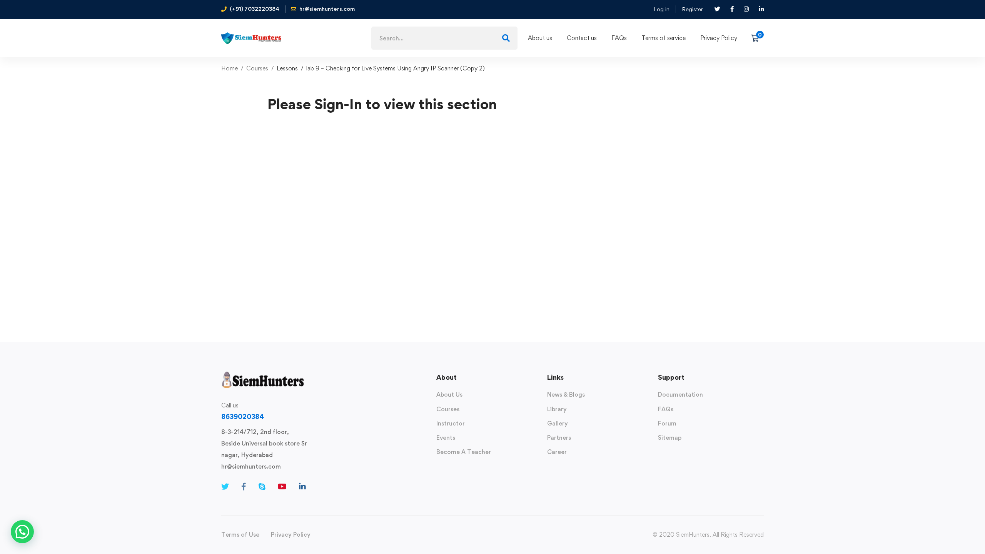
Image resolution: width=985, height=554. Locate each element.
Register (692, 9)
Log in (661, 9)
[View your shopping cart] (757, 38)
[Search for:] (444, 38)
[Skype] (262, 486)
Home (229, 68)
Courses (257, 68)
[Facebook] (243, 486)
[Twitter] (225, 486)
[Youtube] (282, 486)
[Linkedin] (302, 486)
